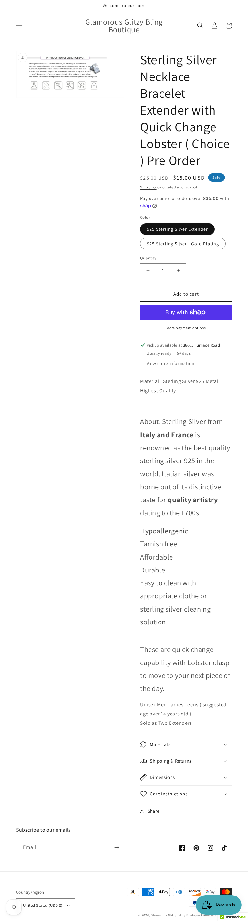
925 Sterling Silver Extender (177, 229)
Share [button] (154, 811)
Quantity (148, 258)
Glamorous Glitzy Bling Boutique (176, 915)
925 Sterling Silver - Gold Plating (183, 244)
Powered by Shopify (216, 915)
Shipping (148, 187)
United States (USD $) (42, 905)
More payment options (186, 327)
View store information (170, 363)
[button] (19, 25)
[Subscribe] (116, 847)
